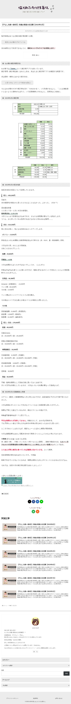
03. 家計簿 (5, 493)
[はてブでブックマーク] (37, 501)
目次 (33, 55)
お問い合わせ (58, 698)
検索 (2, 670)
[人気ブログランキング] (11, 480)
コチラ (16, 642)
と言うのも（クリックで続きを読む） (18, 83)
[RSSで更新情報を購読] (37, 511)
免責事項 (35, 698)
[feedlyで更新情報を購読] (33, 511)
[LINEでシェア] (41, 501)
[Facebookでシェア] (33, 501)
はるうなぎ (35, 628)
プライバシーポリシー (12, 698)
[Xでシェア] (29, 501)
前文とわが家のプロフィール (15, 42)
